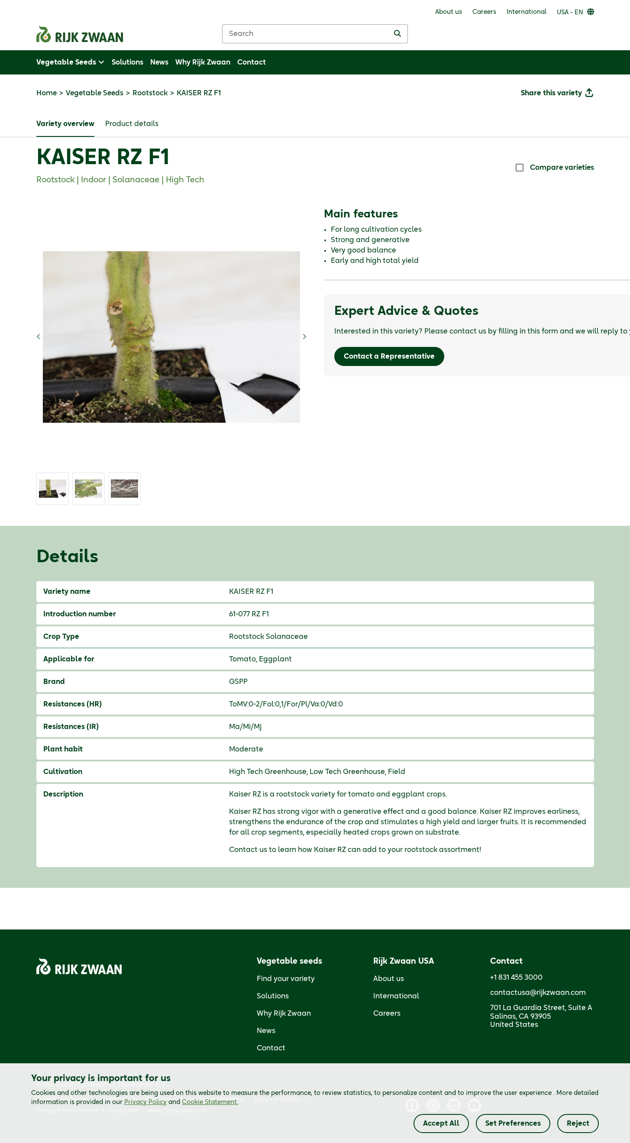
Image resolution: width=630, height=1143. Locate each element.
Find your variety (286, 978)
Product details (131, 123)
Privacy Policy (145, 1102)
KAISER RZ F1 (102, 158)
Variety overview (65, 123)
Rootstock (150, 93)
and (181, 1102)
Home (46, 93)
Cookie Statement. (210, 1102)
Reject (578, 1123)
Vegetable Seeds (94, 93)
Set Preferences (513, 1123)
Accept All (441, 1123)
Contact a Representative (389, 356)
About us (388, 978)
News (266, 1030)
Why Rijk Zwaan (284, 1013)
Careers (387, 1013)
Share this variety (551, 93)
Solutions (273, 996)
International (396, 996)
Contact (271, 1048)
